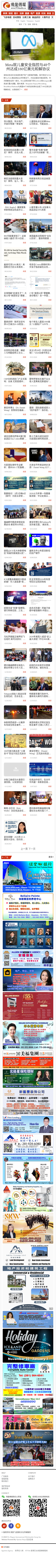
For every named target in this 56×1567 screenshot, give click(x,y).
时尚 (43, 13)
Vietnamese (30, 21)
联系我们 (5, 1481)
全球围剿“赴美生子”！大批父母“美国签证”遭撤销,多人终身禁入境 (15, 295)
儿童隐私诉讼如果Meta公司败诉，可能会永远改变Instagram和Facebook (40, 123)
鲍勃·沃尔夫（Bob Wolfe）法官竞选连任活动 (15, 810)
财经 (11, 13)
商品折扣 (36, 17)
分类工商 (26, 17)
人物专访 (46, 17)
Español (37, 21)
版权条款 (5, 1488)
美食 (49, 13)
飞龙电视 (7, 17)
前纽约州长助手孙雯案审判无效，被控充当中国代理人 (39, 667)
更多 (51, 857)
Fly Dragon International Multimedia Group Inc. (24, 1537)
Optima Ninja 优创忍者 (24, 1539)
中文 (17, 21)
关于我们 (31, 1476)
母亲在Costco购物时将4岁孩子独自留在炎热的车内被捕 (40, 267)
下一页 (31, 849)
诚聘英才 (31, 1479)
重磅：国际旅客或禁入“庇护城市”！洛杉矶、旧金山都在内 (40, 410)
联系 (20, 24)
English (23, 21)
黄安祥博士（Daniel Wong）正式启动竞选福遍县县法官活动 (40, 753)
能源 (38, 13)
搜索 (34, 24)
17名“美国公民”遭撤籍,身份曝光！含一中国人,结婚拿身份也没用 (40, 295)
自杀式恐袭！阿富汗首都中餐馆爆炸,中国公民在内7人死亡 (40, 610)
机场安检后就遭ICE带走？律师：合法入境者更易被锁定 (14, 152)
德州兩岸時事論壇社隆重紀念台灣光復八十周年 (39, 810)
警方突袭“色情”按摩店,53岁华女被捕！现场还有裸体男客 (40, 152)
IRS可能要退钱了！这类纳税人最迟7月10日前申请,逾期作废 (15, 238)
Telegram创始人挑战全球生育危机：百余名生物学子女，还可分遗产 (15, 696)
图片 (16, 13)
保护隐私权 (6, 1486)
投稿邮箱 (5, 1479)
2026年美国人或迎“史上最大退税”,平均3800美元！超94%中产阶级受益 (40, 639)
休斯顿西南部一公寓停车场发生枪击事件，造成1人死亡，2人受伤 (14, 725)
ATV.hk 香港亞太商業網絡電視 (36, 1551)
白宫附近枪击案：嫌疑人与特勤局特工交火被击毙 (14, 352)
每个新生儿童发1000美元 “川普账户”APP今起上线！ (39, 324)
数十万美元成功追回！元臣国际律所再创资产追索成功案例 (39, 438)
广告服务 (5, 1476)
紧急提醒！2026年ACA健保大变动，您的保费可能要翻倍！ (14, 839)
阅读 (26, 90)
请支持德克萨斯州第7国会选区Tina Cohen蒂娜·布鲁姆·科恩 (15, 438)
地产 (32, 13)
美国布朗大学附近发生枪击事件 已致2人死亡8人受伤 (40, 725)
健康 (27, 13)
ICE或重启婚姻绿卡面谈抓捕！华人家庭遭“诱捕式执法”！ (15, 581)
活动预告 (17, 17)
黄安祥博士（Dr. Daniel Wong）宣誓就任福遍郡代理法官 (15, 410)
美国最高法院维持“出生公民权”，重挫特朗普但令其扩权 (40, 238)
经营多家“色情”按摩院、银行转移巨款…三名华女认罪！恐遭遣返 (15, 610)
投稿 (29, 24)
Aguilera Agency (7, 1551)
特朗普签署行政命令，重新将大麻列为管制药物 (39, 696)
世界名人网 (19, 1551)
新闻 (5, 13)
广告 (24, 24)
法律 (22, 13)
